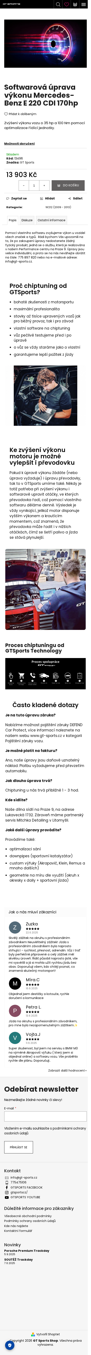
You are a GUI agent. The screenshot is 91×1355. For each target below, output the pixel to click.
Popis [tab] (13, 220)
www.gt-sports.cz (46, 735)
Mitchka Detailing (32, 820)
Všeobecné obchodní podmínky (28, 1216)
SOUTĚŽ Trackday (18, 1259)
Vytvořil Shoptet (48, 1334)
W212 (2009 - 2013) (58, 207)
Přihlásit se (18, 1147)
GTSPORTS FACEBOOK (27, 1187)
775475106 (18, 1182)
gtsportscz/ (19, 1192)
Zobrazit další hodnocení (66, 1070)
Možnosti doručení (19, 144)
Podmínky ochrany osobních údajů (30, 1221)
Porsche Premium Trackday (26, 1250)
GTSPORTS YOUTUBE (25, 1197)
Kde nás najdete (16, 1226)
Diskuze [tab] (27, 220)
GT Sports (27, 162)
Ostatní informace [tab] (51, 220)
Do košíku (71, 185)
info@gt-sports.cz (24, 1177)
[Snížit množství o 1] (24, 185)
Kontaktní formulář (18, 1231)
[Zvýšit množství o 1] (44, 185)
